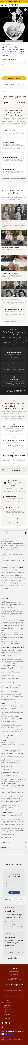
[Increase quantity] (8, 72)
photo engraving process (9, 655)
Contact (7, 1011)
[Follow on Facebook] (2, 1023)
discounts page (11, 792)
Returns (20, 1039)
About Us (7, 1000)
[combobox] (19, 903)
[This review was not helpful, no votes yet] (21, 926)
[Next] (26, 1)
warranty (20, 801)
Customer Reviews (7, 1005)
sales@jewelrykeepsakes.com (14, 523)
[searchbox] (8, 899)
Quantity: (3, 70)
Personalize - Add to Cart (14, 78)
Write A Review (14, 892)
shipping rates (20, 815)
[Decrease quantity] (3, 72)
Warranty (10, 1039)
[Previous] (1, 1)
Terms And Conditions (5, 1040)
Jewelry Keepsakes (5, 44)
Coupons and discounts (7, 1015)
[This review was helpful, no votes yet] (18, 926)
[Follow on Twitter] (6, 1023)
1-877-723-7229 (14, 521)
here (2, 616)
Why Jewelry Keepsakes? (7, 1008)
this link (16, 733)
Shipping (15, 1039)
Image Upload (7, 1018)
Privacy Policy (4, 1039)
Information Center (7, 1002)
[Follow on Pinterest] (10, 1023)
